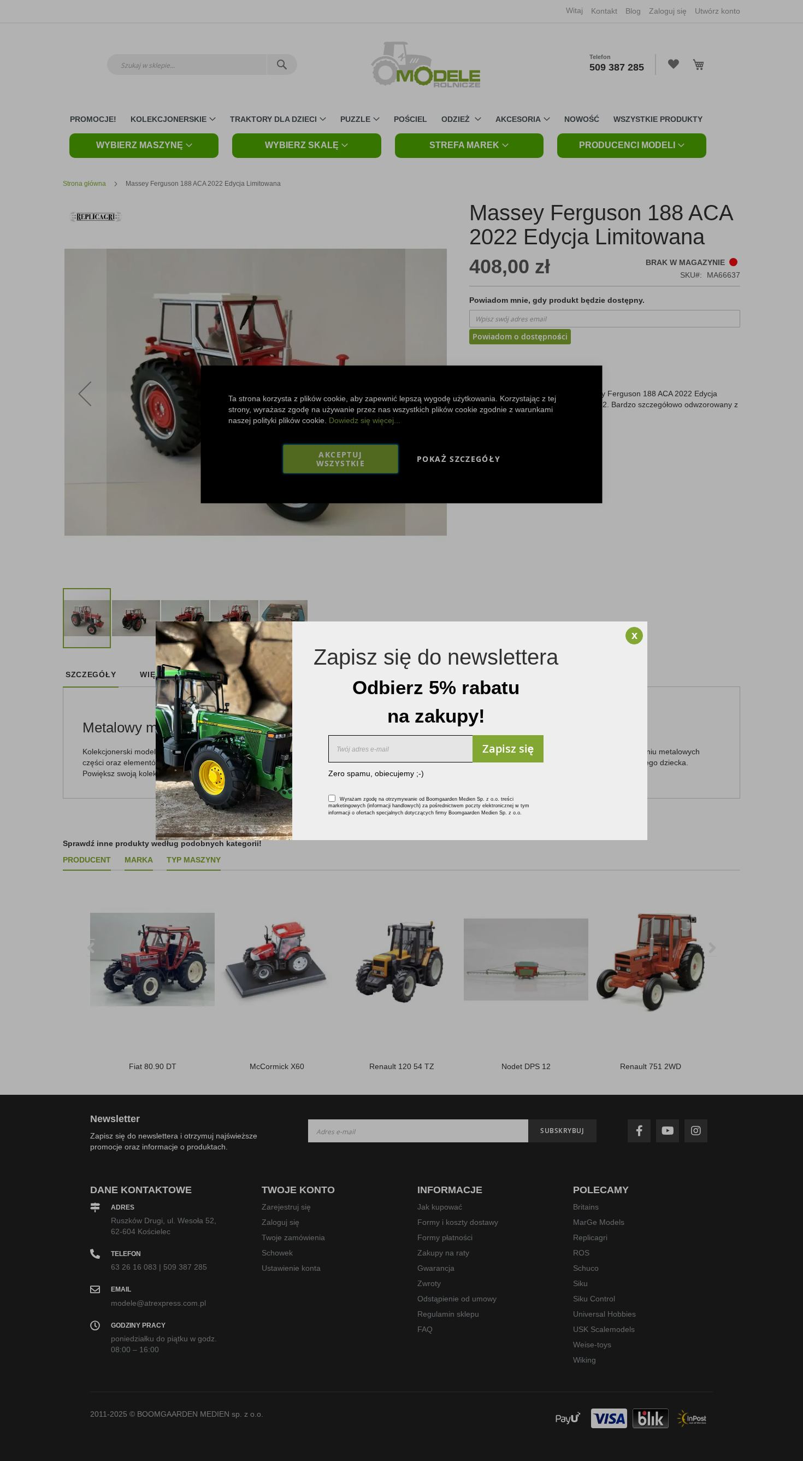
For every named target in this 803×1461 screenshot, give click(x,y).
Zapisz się (508, 748)
